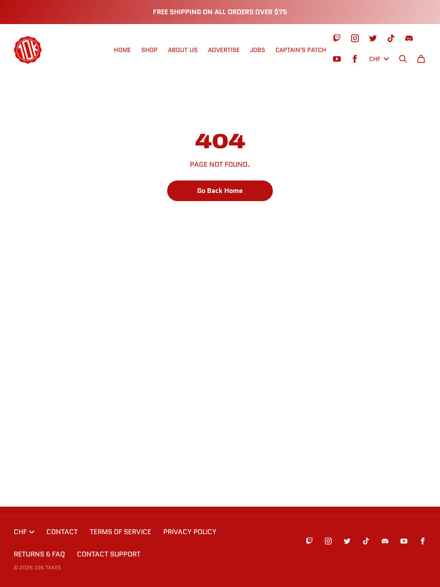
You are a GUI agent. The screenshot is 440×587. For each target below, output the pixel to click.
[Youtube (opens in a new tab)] (337, 59)
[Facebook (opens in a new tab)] (355, 59)
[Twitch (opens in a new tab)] (337, 38)
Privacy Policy (190, 532)
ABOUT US (183, 50)
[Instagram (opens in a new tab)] (355, 38)
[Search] (403, 59)
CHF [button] (374, 59)
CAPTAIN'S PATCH (300, 50)
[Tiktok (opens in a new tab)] (391, 38)
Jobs (257, 50)
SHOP (149, 50)
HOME (122, 50)
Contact (62, 532)
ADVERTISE (224, 50)
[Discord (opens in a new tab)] (409, 38)
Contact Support (109, 554)
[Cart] (421, 59)
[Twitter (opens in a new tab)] (373, 38)
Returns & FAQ (39, 554)
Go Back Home (220, 191)
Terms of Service (120, 532)
